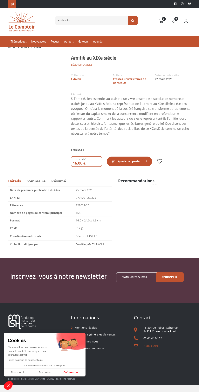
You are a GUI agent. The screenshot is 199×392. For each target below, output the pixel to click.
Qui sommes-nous (86, 341)
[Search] (133, 20)
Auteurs (69, 41)
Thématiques (18, 41)
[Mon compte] (186, 21)
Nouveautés (38, 41)
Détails (14, 181)
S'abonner (169, 277)
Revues (55, 41)
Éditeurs (83, 41)
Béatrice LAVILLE (81, 64)
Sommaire (36, 181)
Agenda (97, 41)
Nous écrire (151, 346)
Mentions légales (86, 327)
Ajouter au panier (129, 161)
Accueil (12, 47)
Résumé (58, 181)
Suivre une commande (89, 348)
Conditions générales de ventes (95, 334)
